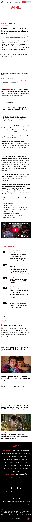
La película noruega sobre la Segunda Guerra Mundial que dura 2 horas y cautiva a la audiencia (15, 45)
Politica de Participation (8, 504)
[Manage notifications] (28, 518)
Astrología (26, 465)
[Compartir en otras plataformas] (25, 82)
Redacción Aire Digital (7, 78)
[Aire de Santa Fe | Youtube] (20, 488)
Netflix (8, 89)
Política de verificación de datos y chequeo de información (16, 501)
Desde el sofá (11, 23)
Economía (27, 453)
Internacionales (16, 456)
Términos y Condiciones (20, 504)
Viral (19, 465)
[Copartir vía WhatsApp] (21, 82)
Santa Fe (26, 450)
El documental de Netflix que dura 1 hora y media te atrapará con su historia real (16, 41)
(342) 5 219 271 (19, 512)
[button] (5, 7)
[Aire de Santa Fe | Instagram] (17, 488)
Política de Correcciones (11, 491)
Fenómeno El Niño (21, 474)
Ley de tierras (16, 480)
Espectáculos (16, 459)
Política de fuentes (25, 495)
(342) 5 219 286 (10, 514)
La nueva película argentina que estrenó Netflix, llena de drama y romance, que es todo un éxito (16, 48)
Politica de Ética (22, 491)
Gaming (6, 468)
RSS (28, 504)
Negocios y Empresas (17, 468)
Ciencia (25, 456)
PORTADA (3, 23)
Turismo (13, 465)
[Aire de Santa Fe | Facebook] (11, 488)
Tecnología (6, 465)
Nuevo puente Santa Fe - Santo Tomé (16, 483)
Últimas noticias (16, 450)
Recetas (6, 462)
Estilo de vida (24, 462)
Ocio (26, 468)
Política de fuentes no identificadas (11, 495)
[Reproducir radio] (2, 2)
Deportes (25, 459)
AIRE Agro (7, 459)
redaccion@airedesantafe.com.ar (23, 514)
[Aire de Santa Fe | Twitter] (14, 488)
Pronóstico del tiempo (12, 477)
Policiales (5, 453)
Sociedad (16, 471)
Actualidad (13, 453)
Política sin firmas (16, 498)
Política (7, 456)
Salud (20, 453)
